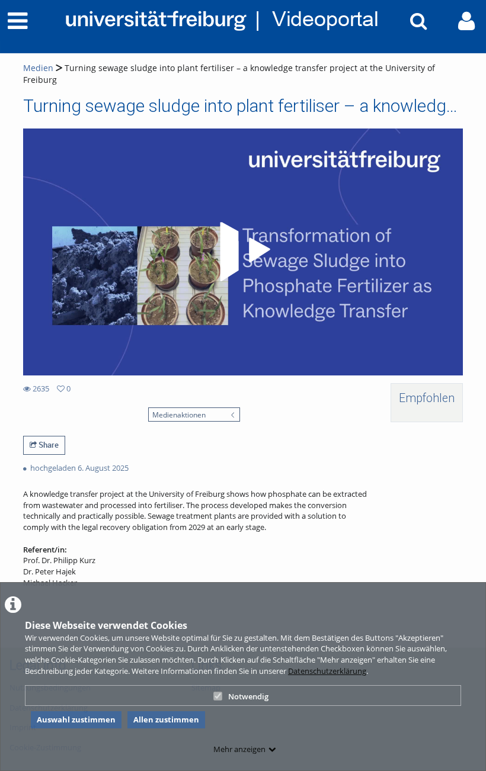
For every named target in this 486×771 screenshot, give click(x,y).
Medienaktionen (179, 414)
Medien (38, 67)
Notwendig (248, 696)
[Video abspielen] (243, 251)
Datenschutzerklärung (327, 671)
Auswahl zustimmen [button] (76, 719)
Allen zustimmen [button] (166, 719)
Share (48, 444)
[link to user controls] (466, 21)
